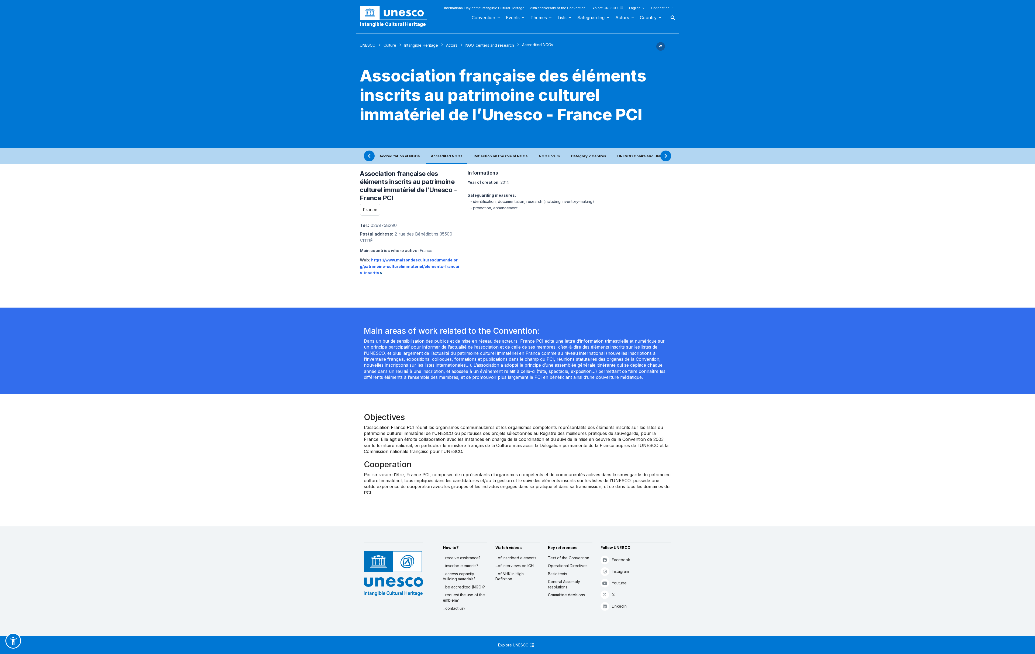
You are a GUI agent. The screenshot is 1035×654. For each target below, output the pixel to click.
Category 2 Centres (588, 156)
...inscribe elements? (460, 565)
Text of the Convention (568, 558)
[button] (660, 49)
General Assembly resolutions (564, 584)
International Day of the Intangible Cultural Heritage (484, 8)
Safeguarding (591, 17)
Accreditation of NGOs (400, 156)
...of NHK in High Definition (509, 576)
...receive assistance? (462, 558)
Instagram (620, 571)
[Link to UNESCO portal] (396, 13)
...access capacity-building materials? (459, 576)
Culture (390, 45)
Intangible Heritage (421, 45)
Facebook (621, 559)
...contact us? (454, 608)
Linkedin (619, 606)
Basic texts (557, 573)
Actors (622, 17)
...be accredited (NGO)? (464, 587)
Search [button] (671, 18)
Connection (660, 8)
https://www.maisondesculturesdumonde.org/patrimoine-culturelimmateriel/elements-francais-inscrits (409, 266)
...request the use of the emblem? (464, 597)
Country (648, 17)
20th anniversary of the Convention (557, 8)
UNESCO (367, 45)
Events (513, 17)
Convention (483, 17)
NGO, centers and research (489, 45)
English (634, 8)
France (370, 209)
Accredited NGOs (447, 156)
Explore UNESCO (604, 8)
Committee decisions (566, 594)
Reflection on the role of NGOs (501, 156)
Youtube (619, 583)
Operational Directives (568, 565)
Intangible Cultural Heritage (393, 24)
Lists (562, 17)
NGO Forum (549, 156)
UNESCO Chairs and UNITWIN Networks (653, 156)
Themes (538, 17)
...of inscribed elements (515, 558)
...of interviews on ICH (514, 565)
